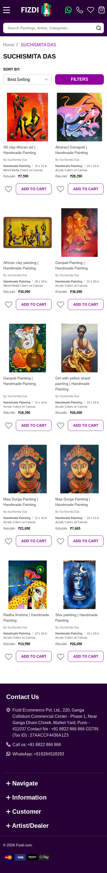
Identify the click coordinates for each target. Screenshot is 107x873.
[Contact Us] (80, 9)
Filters (79, 79)
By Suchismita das (15, 159)
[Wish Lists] (90, 9)
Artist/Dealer (30, 825)
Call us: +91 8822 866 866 (36, 744)
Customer (26, 811)
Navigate (25, 783)
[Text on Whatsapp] (68, 9)
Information (29, 797)
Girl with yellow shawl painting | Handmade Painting (72, 383)
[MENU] (6, 10)
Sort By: (11, 69)
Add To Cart (33, 189)
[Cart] (101, 9)
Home (8, 45)
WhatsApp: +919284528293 (38, 754)
